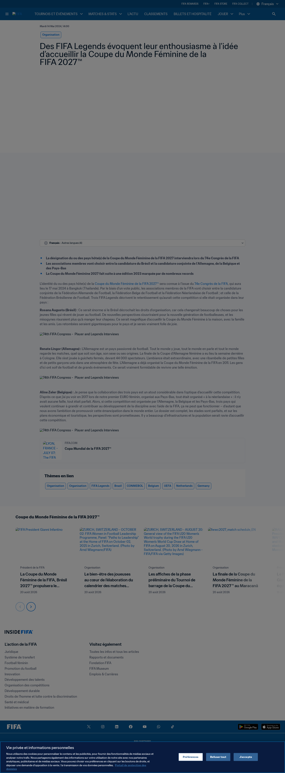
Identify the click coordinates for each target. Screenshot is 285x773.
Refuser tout (218, 756)
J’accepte (245, 756)
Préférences (190, 756)
